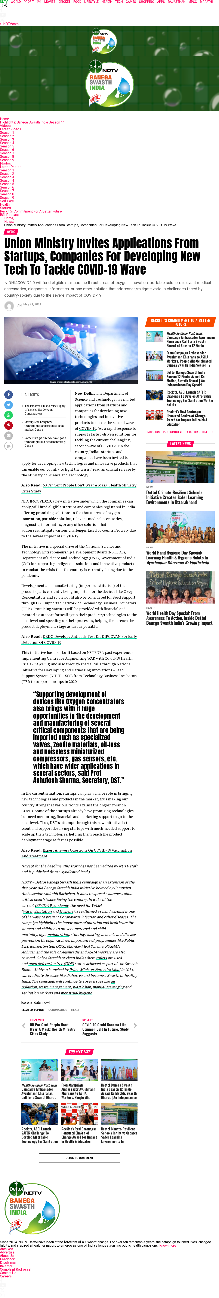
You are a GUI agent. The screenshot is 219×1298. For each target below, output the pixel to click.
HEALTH (107, 1)
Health (5, 204)
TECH (119, 1)
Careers (6, 1276)
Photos (5, 163)
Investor (6, 1266)
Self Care (7, 201)
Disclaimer (8, 1263)
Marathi (206, 1)
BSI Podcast (9, 215)
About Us (7, 1256)
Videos (5, 126)
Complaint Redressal (15, 1269)
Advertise (7, 1252)
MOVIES (49, 1)
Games (131, 1)
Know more (167, 1245)
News (9, 222)
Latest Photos (10, 167)
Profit (29, 1)
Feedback (7, 1259)
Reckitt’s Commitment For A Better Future (31, 211)
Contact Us (8, 1273)
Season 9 (7, 160)
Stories (5, 208)
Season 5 (7, 146)
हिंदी (39, 1)
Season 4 (7, 143)
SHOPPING (146, 1)
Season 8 (7, 157)
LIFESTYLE (91, 1)
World (16, 1)
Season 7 (7, 153)
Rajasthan (176, 1)
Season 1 (7, 133)
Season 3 (7, 139)
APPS (161, 1)
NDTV (4, 1)
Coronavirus (57, 1010)
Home (4, 119)
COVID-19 (87, 428)
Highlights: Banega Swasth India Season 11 (32, 122)
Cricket (64, 1)
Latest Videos (10, 129)
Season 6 (7, 150)
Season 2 (7, 136)
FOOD (77, 1)
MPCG (192, 1)
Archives (6, 1249)
